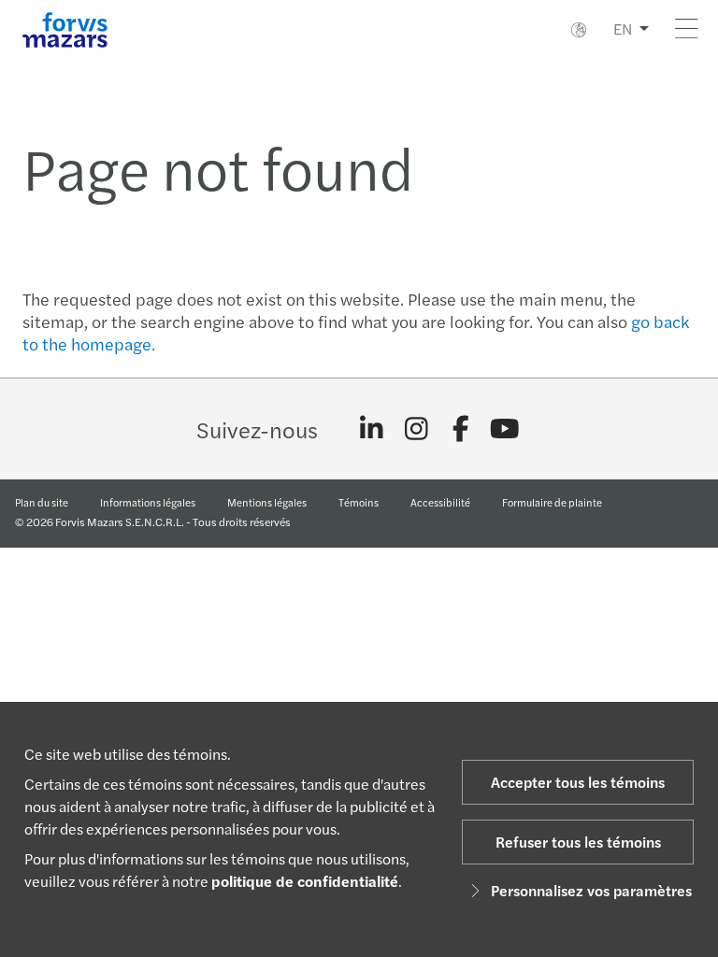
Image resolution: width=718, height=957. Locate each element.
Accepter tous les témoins (578, 782)
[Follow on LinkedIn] (371, 429)
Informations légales (147, 501)
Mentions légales (267, 501)
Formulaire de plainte (552, 501)
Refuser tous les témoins (578, 841)
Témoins (358, 501)
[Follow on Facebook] (460, 429)
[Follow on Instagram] (416, 429)
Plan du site (41, 501)
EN (622, 28)
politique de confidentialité (304, 881)
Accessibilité (440, 501)
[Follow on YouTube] (505, 429)
